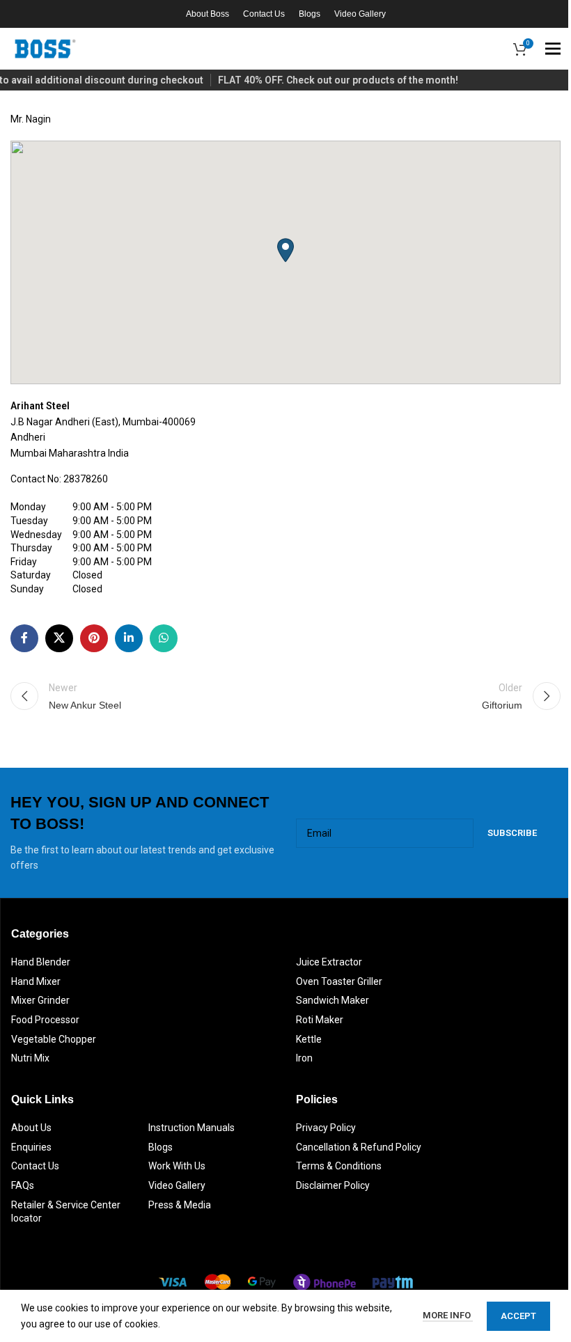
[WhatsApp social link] (164, 638)
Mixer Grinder (40, 1000)
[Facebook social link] (24, 638)
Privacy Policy (326, 1127)
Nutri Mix (30, 1058)
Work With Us (176, 1165)
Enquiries (31, 1147)
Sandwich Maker (332, 1000)
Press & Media (179, 1204)
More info (448, 1315)
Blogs (160, 1147)
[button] (285, 250)
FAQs (22, 1185)
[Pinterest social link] (94, 638)
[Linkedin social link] (129, 638)
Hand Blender (40, 962)
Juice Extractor (329, 962)
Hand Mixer (36, 981)
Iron (304, 1058)
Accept (518, 1316)
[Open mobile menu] (553, 49)
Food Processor (45, 1019)
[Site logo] (45, 48)
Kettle (309, 1039)
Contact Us (35, 1165)
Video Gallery (176, 1185)
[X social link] (59, 638)
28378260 (85, 478)
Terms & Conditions (339, 1165)
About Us (31, 1127)
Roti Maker (319, 1019)
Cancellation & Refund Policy (358, 1147)
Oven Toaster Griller (339, 981)
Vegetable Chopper (53, 1039)
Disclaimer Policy (333, 1185)
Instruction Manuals (191, 1127)
